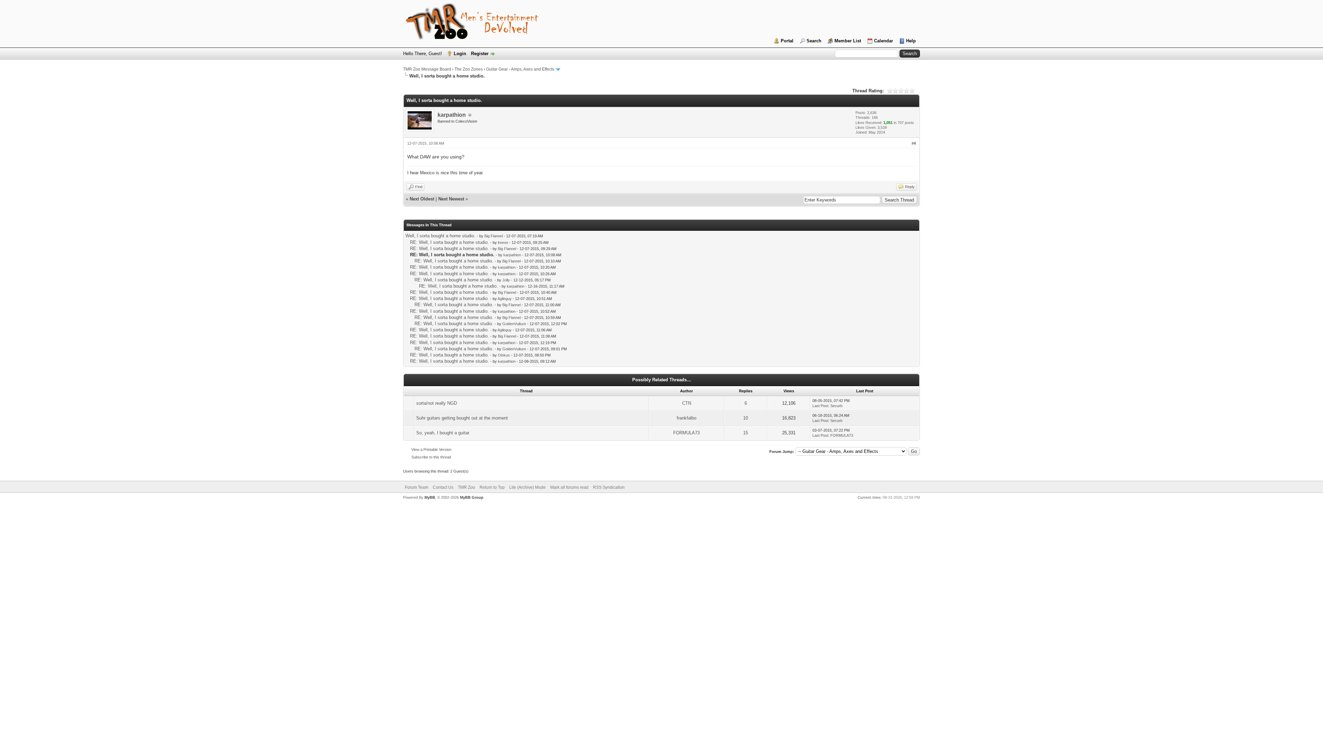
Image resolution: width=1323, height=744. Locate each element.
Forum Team (416, 487)
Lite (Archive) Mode (527, 487)
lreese (503, 242)
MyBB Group (471, 497)
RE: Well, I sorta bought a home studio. (449, 242)
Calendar (883, 40)
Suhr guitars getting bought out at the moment (462, 418)
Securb (836, 406)
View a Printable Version (431, 449)
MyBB (429, 497)
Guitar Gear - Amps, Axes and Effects (520, 69)
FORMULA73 (686, 432)
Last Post (820, 406)
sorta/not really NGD (436, 403)
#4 (914, 143)
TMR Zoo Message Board (427, 69)
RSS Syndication (609, 487)
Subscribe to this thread (431, 457)
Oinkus (504, 355)
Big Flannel (493, 236)
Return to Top (492, 487)
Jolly (506, 280)
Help (911, 40)
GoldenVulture (514, 324)
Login (460, 53)
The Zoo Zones (468, 69)
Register (480, 53)
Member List (847, 40)
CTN (686, 403)
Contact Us (443, 487)
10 (745, 418)
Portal (787, 40)
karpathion (452, 115)
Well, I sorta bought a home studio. (440, 235)
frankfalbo (686, 418)
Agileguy (505, 299)
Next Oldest (422, 199)
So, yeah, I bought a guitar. (443, 432)
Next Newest (451, 199)
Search (814, 40)
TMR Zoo (466, 487)
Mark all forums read (569, 487)
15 (745, 432)
